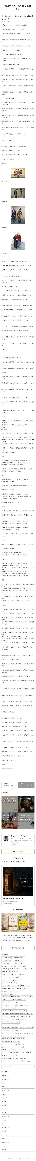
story (4, 1055)
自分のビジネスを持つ (26, 1027)
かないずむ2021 (26, 1016)
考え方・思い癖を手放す (9, 1005)
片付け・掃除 (24, 1058)
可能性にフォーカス (8, 999)
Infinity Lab (21, 1038)
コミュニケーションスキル (9, 1044)
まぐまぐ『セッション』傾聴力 (10, 1024)
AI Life (15, 971)
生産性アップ (28, 1033)
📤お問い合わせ (18, 851)
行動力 (19, 1030)
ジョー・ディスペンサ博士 (10, 977)
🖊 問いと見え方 (18, 963)
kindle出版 (6, 971)
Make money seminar (8, 1038)
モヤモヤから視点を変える (9, 1002)
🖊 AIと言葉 (22, 966)
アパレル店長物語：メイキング (10, 985)
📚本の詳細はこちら (18, 948)
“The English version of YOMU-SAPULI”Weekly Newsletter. (17, 1013)
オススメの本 (20, 1049)
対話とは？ (21, 999)
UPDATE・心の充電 (8, 1049)
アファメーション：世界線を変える (11, 980)
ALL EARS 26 (6, 957)
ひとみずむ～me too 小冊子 (10, 1058)
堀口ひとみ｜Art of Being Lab (18, 7)
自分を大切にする (8, 1019)
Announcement (21, 1019)
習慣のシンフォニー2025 (9, 974)
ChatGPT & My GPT (8, 988)
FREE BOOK (25, 985)
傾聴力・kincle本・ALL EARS (10, 996)
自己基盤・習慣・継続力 (9, 994)
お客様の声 (13, 1055)
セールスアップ (7, 1052)
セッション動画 (27, 1061)
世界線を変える (26, 996)
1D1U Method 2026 (18, 957)
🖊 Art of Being (6, 960)
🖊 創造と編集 (6, 963)
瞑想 (4, 1036)
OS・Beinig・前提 (15, 968)
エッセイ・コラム (14, 1036)
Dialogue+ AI (28, 968)
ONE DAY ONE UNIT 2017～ (10, 1022)
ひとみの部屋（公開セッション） (11, 991)
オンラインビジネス (8, 1033)
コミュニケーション (8, 1008)
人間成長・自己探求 (25, 1005)
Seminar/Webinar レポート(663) (8, 768)
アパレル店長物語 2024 (9, 982)
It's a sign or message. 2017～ (10, 1041)
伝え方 (22, 1044)
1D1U (5, 968)
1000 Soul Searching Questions (22, 1052)
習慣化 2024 (23, 974)
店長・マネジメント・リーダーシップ (12, 1047)
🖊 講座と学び (18, 960)
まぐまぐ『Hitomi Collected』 (10, 1016)
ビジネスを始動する (8, 1030)
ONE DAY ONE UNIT (23, 988)
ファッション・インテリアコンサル (11, 1061)
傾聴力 (19, 1033)
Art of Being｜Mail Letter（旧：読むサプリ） (14, 1010)
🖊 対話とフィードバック (9, 966)
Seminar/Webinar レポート (10, 1027)
